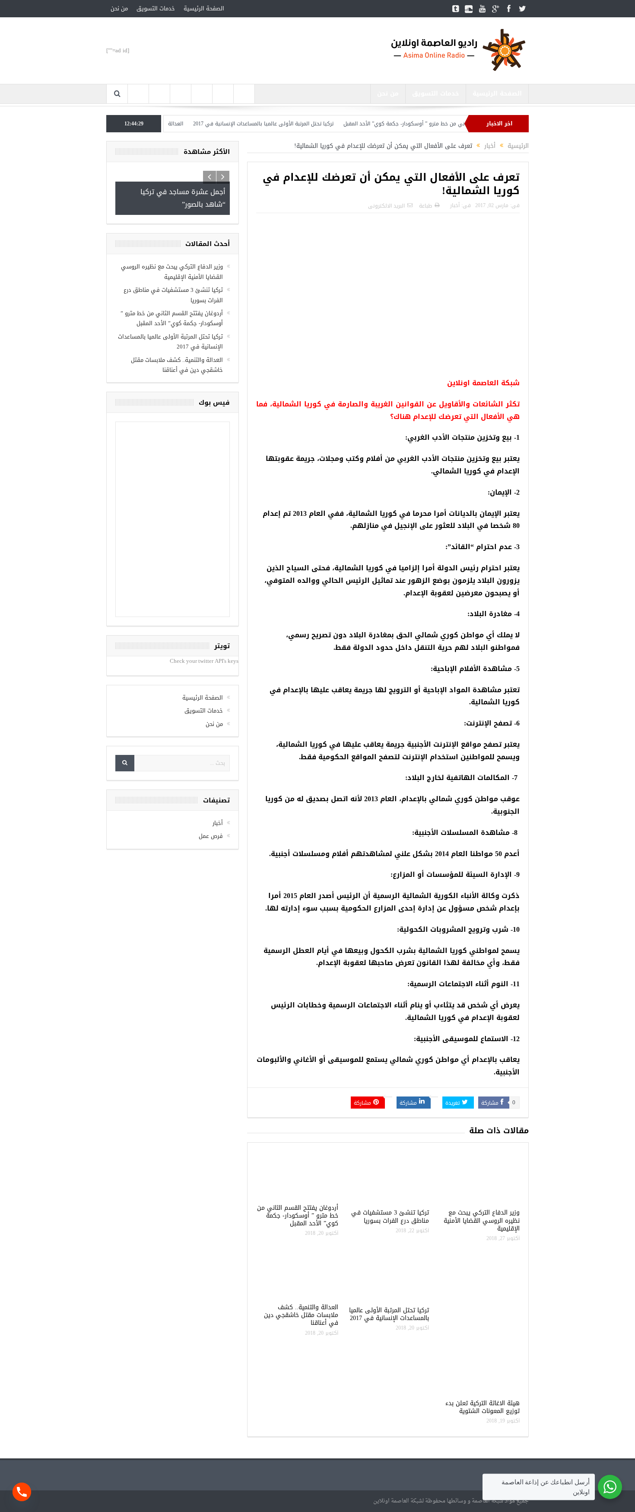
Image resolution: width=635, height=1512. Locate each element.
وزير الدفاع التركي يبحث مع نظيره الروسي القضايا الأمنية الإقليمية (482, 1220)
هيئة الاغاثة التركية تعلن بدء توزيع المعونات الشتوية (482, 1407)
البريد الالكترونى (386, 206)
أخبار (455, 205)
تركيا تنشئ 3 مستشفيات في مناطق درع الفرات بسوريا (390, 1216)
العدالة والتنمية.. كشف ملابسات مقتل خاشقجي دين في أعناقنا (301, 1315)
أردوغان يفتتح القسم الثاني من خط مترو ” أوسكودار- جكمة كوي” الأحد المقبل (459, 123)
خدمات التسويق (156, 8)
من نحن (119, 8)
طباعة (425, 206)
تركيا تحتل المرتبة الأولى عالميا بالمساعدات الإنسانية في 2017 (291, 123)
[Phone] (22, 1492)
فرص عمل (211, 836)
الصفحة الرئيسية (204, 8)
